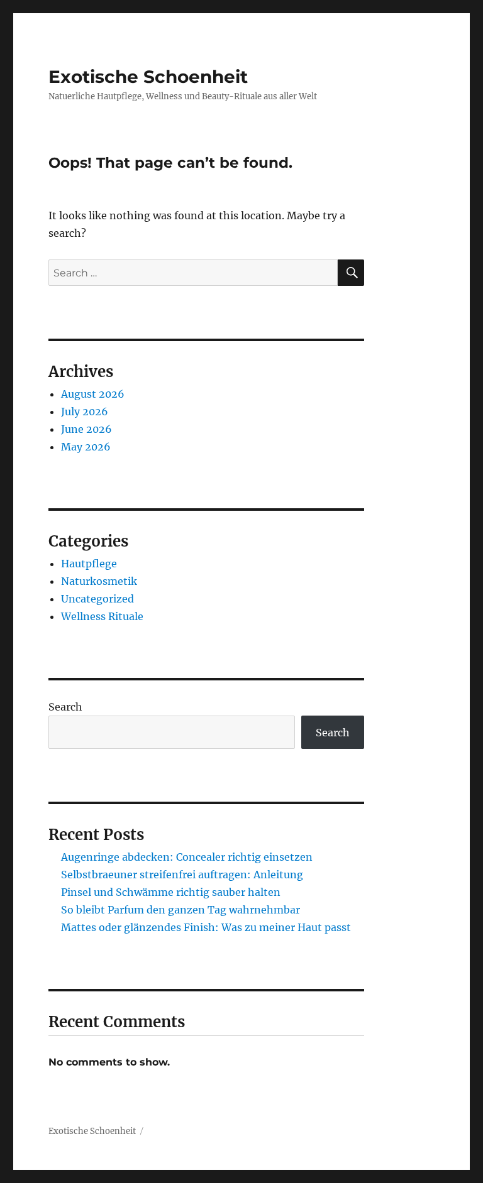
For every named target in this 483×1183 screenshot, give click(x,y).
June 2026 (86, 429)
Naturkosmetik (99, 581)
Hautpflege (89, 563)
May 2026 (86, 446)
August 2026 (93, 394)
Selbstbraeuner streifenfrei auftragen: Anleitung (182, 874)
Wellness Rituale (102, 616)
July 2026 (84, 411)
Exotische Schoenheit (148, 76)
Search (65, 707)
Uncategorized (97, 598)
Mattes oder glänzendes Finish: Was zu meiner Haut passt (206, 927)
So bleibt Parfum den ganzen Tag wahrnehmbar (180, 909)
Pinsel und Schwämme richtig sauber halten (170, 892)
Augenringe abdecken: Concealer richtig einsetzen (187, 857)
